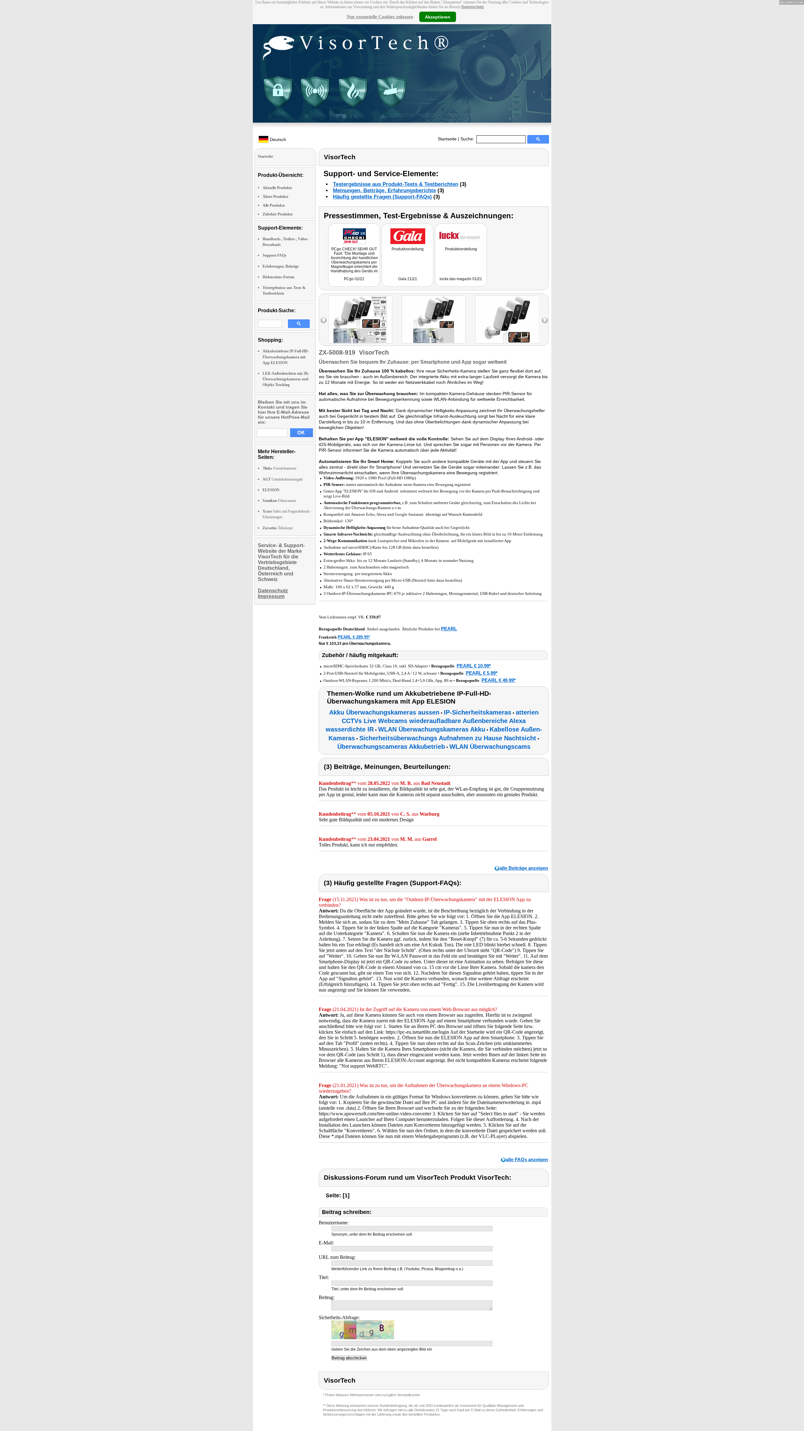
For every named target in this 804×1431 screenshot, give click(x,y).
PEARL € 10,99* (474, 665)
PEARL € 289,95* (354, 637)
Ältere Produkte (275, 196)
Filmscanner (279, 500)
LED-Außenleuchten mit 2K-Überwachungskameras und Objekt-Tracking (286, 379)
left (324, 320)
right (545, 320)
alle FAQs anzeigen (527, 1159)
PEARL (449, 628)
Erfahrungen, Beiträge (281, 266)
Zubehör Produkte (278, 214)
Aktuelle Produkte (277, 188)
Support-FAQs (274, 255)
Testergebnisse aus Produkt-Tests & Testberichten (395, 184)
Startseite (447, 138)
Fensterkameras (279, 468)
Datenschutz (472, 7)
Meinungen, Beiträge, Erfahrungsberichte (384, 190)
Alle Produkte (274, 205)
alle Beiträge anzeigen (524, 868)
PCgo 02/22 (354, 279)
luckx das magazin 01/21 (461, 279)
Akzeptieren (437, 16)
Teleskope (278, 528)
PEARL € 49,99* (498, 680)
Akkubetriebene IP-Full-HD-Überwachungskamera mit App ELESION (286, 357)
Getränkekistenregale (283, 479)
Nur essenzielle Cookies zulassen (380, 16)
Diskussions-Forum (278, 277)
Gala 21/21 (407, 279)
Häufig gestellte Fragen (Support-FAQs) (382, 197)
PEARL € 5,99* (481, 673)
